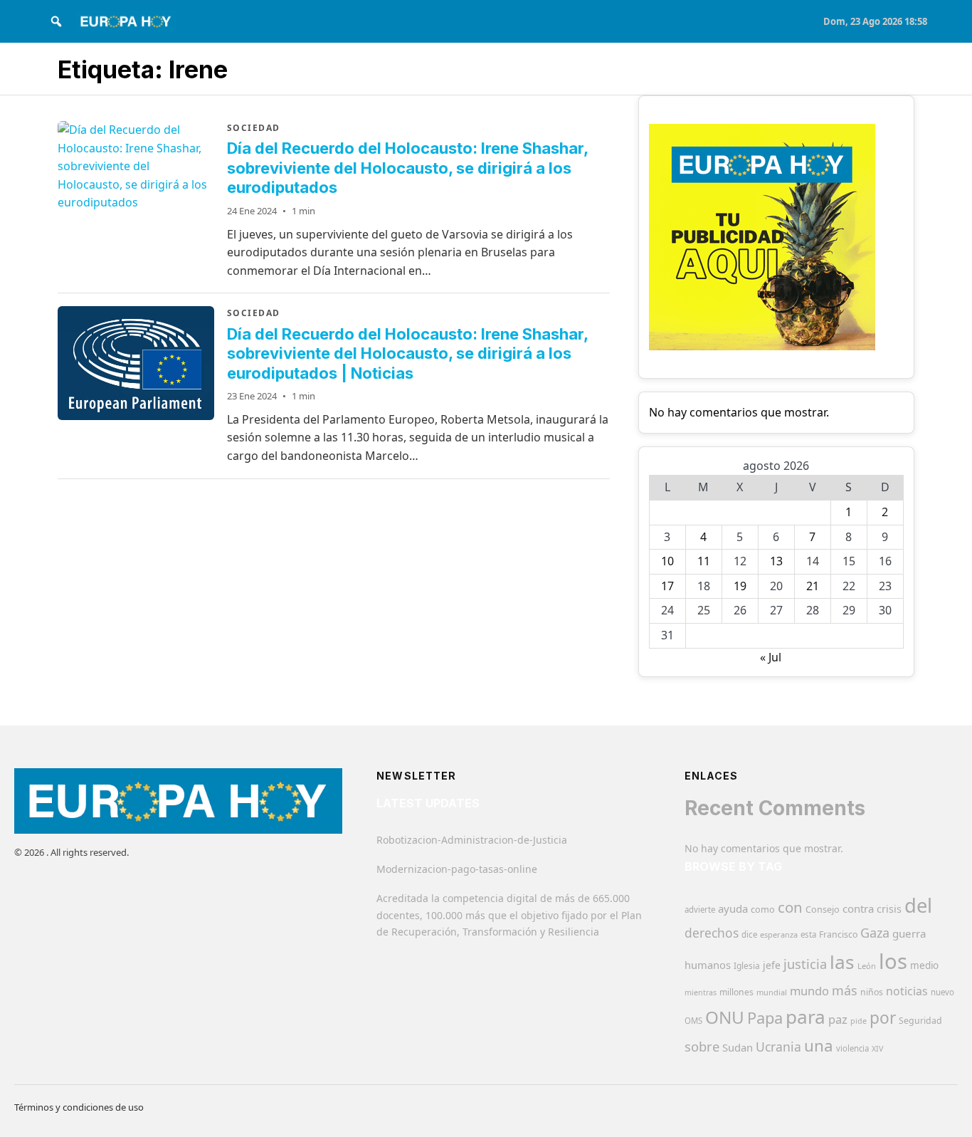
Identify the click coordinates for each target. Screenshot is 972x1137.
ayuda (733, 908)
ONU (724, 1017)
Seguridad (920, 1021)
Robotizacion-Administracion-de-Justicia (471, 840)
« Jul (770, 657)
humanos (708, 965)
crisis (889, 909)
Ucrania (778, 1046)
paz (837, 1019)
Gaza (874, 932)
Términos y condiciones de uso (79, 1107)
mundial (771, 992)
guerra (909, 933)
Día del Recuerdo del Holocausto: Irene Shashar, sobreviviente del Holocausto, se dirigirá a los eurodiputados (407, 168)
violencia (852, 1048)
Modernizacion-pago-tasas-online (456, 869)
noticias (907, 991)
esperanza (779, 934)
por (883, 1018)
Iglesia (747, 966)
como (763, 909)
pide (858, 1021)
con (790, 907)
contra (858, 908)
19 (740, 586)
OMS (693, 1020)
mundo (809, 991)
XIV (877, 1049)
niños (871, 992)
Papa (765, 1017)
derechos (712, 932)
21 (812, 586)
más (844, 990)
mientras (701, 992)
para (805, 1016)
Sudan (737, 1047)
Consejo (822, 909)
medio (924, 965)
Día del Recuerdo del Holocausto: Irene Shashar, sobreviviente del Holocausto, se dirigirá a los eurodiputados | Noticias (407, 353)
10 (667, 561)
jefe (772, 965)
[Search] (56, 21)
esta (808, 934)
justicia (805, 964)
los (893, 961)
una (818, 1045)
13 (776, 561)
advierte (700, 909)
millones (736, 992)
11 (703, 561)
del (918, 905)
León (866, 965)
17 (667, 586)
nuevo (942, 992)
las (842, 962)
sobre (702, 1046)
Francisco (838, 934)
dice (749, 934)
